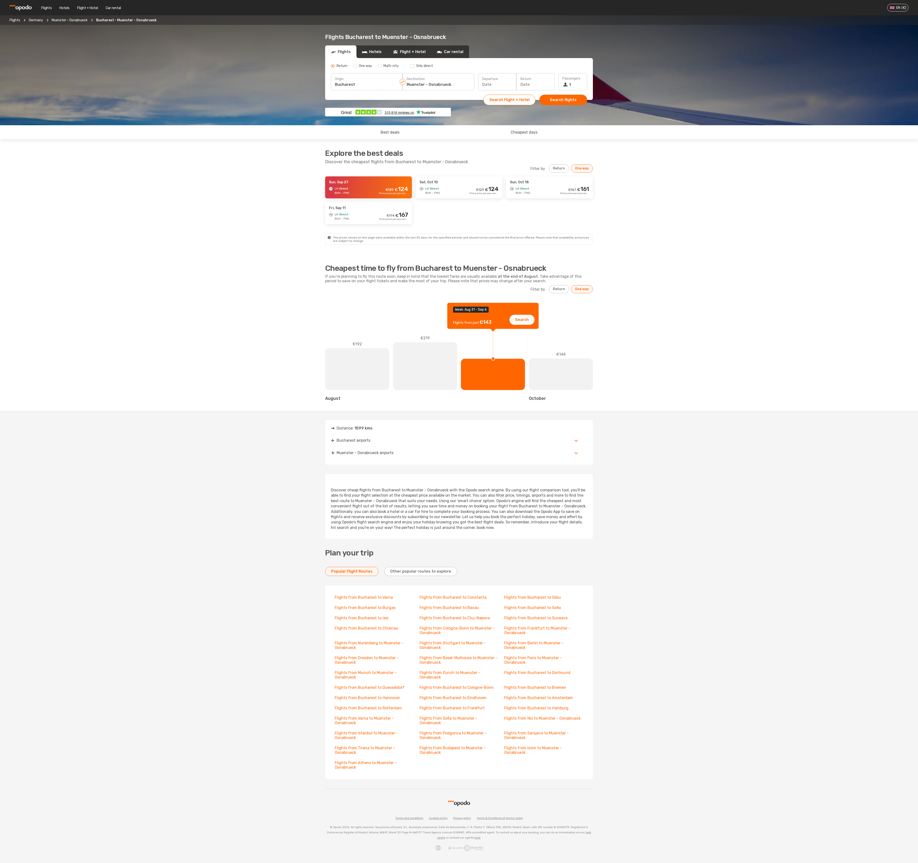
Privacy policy (462, 818)
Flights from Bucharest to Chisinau (366, 628)
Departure (490, 79)
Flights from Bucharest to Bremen (535, 687)
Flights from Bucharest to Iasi (361, 618)
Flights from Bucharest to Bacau (449, 607)
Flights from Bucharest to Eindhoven (453, 697)
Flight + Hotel (87, 8)
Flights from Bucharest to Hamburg (536, 708)
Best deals (390, 132)
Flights (46, 8)
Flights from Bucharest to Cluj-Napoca (455, 618)
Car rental (113, 8)
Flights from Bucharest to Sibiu (532, 597)
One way (582, 168)
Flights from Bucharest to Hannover (367, 697)
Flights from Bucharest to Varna (364, 597)
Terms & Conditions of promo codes (500, 818)
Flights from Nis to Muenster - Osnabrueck (542, 718)
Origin (339, 79)
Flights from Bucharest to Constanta (453, 597)
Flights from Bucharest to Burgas (365, 607)
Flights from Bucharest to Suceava (536, 618)
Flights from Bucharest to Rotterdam (368, 708)
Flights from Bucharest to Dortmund (537, 672)
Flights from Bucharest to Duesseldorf (369, 687)
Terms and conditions (409, 818)
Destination (416, 79)
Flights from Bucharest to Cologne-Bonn (457, 687)
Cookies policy (438, 818)
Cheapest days (524, 132)
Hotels (65, 8)
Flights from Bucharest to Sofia (532, 607)
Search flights (563, 100)
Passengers (571, 78)
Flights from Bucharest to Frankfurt (452, 708)
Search (522, 319)
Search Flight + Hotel (509, 100)
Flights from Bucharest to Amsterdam (538, 697)
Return (525, 79)
